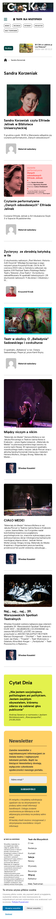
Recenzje (17, 26)
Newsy (7, 26)
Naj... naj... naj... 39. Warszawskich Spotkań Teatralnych (21, 615)
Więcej (31, 875)
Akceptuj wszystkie (12, 908)
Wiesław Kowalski (26, 468)
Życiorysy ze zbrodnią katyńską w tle (27, 253)
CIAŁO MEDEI (14, 520)
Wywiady (27, 26)
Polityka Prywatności (20, 902)
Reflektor (39, 26)
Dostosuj (8, 914)
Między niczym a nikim (20, 432)
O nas (30, 843)
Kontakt (31, 853)
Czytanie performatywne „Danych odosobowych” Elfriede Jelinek (27, 205)
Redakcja (32, 848)
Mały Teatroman (11, 31)
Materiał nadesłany (27, 149)
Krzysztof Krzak (25, 291)
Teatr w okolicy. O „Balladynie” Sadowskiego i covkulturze (26, 341)
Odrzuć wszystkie (34, 908)
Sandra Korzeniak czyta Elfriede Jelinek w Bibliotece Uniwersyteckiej (27, 124)
